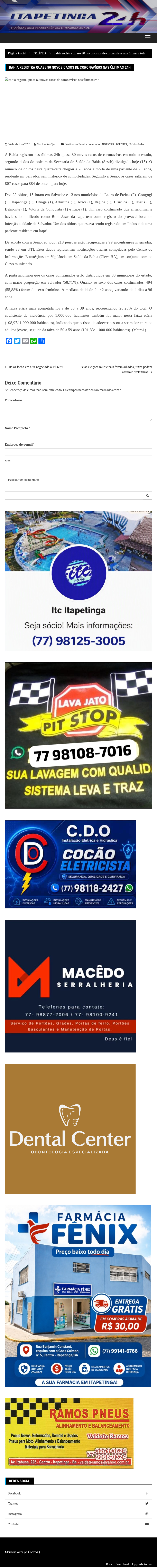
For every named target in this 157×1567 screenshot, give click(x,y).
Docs (109, 1564)
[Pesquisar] (147, 495)
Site (7, 461)
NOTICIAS (108, 144)
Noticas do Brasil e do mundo (82, 144)
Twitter (13, 1503)
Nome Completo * (17, 428)
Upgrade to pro (142, 1564)
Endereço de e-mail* (19, 444)
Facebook (14, 1493)
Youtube (13, 1524)
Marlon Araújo (46, 144)
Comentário (13, 400)
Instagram (15, 1514)
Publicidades (136, 144)
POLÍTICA (121, 144)
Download (122, 1564)
